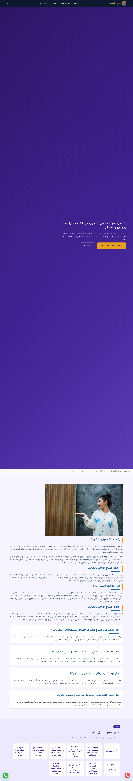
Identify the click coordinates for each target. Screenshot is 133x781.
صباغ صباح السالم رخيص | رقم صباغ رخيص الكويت (21, 751)
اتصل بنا (43, 3)
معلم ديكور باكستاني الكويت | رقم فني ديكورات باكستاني (75, 751)
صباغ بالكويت (108, 546)
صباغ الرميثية (112, 751)
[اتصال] (127, 775)
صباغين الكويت (64, 3)
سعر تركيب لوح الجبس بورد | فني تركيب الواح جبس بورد (39, 751)
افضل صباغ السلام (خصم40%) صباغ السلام (112, 768)
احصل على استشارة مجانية (111, 245)
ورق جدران (52, 3)
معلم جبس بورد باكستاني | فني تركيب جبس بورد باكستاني (94, 751)
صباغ (104, 575)
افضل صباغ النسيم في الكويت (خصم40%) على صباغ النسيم (94, 768)
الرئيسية (76, 3)
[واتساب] (5, 775)
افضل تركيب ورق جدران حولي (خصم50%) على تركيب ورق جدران (76, 768)
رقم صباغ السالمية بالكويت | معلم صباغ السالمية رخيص (57, 768)
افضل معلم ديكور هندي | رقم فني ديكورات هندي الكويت (57, 751)
